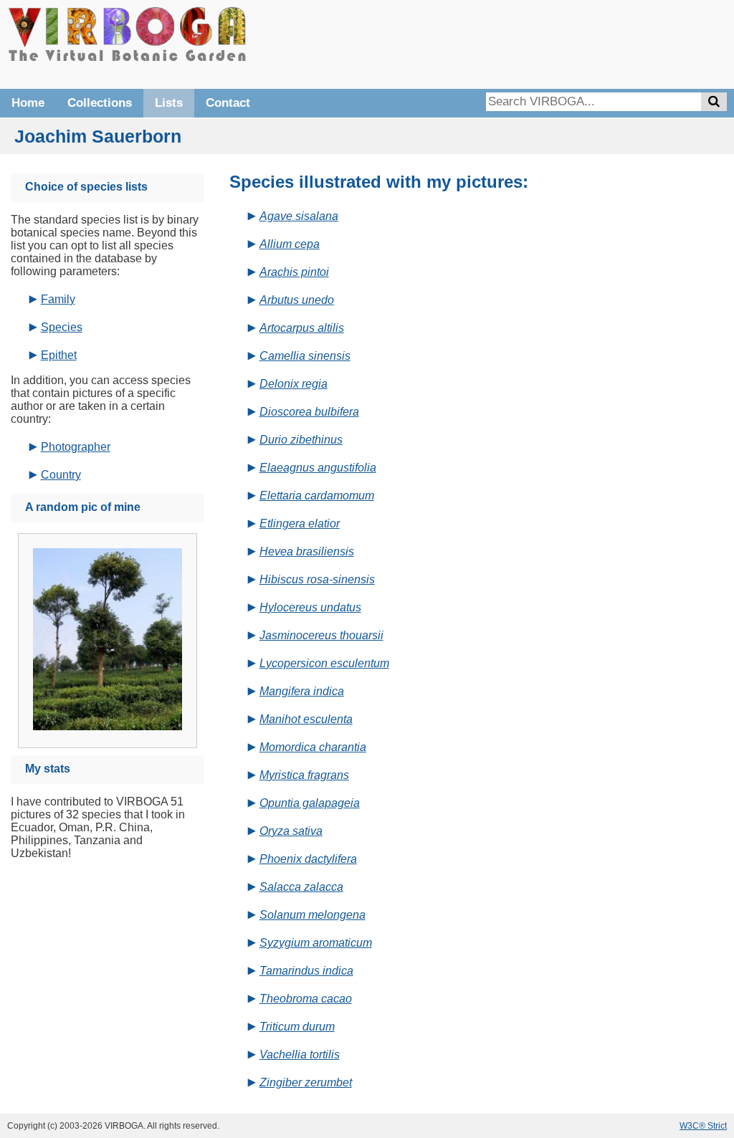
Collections (99, 103)
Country (61, 475)
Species (61, 327)
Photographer (75, 447)
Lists (169, 103)
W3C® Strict (703, 1126)
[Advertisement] (512, 43)
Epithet (59, 355)
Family (58, 299)
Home (27, 103)
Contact (228, 103)
